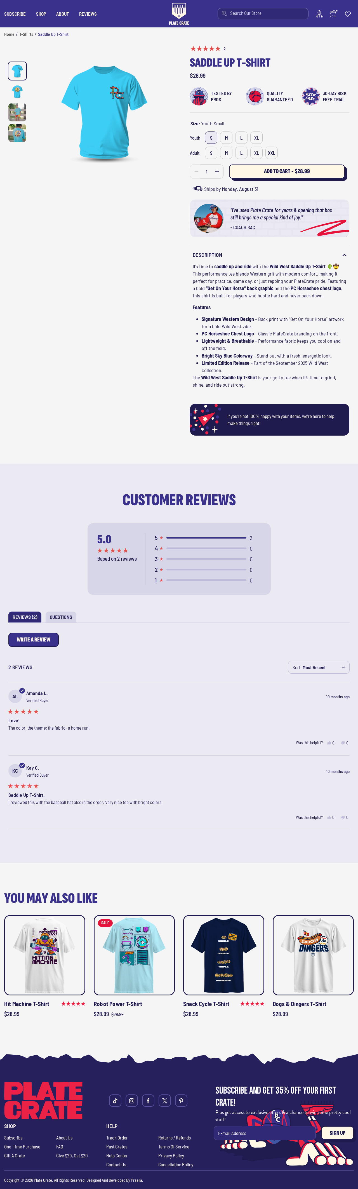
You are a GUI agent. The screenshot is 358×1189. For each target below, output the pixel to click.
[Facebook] (148, 1100)
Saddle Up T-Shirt (53, 34)
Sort (296, 667)
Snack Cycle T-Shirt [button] (206, 1003)
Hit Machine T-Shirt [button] (26, 1003)
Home (9, 34)
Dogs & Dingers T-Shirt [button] (300, 1003)
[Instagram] (132, 1100)
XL (256, 137)
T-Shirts (26, 34)
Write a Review (35, 641)
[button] (41, 14)
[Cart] (334, 13)
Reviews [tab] (27, 618)
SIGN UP (337, 1132)
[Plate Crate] (179, 13)
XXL (271, 153)
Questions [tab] (63, 618)
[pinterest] (181, 1100)
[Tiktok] (115, 1100)
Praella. (137, 1180)
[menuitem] (263, 13)
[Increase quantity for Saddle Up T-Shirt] (217, 171)
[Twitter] (165, 1100)
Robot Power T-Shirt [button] (118, 1003)
